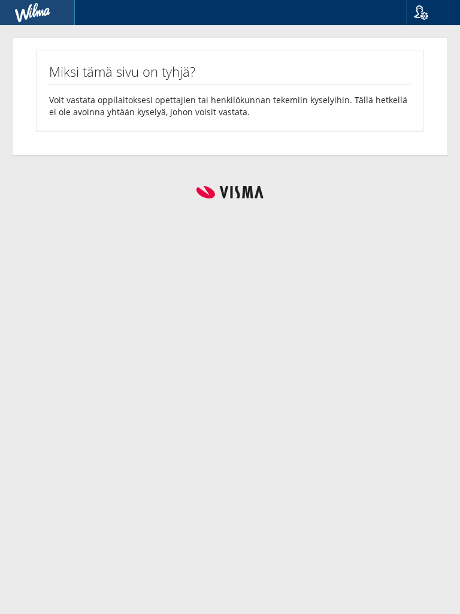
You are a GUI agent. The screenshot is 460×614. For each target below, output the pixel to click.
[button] (428, 12)
